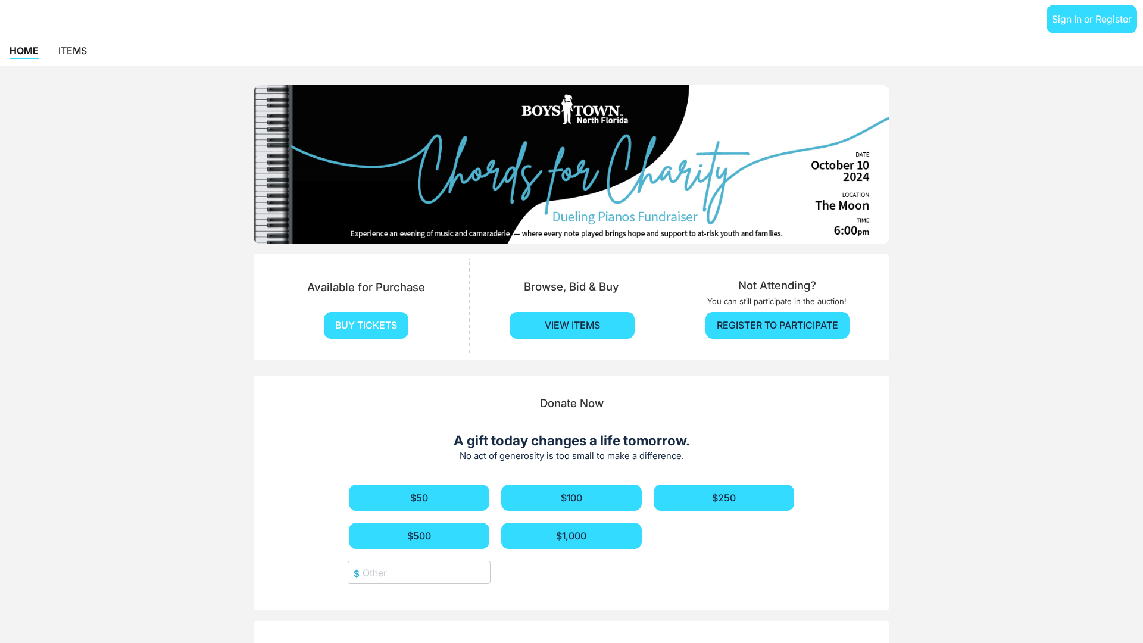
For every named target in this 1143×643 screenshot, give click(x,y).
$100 (571, 498)
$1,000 (571, 536)
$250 (724, 498)
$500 (419, 536)
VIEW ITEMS (572, 325)
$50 (419, 498)
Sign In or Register (1092, 19)
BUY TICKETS (366, 325)
